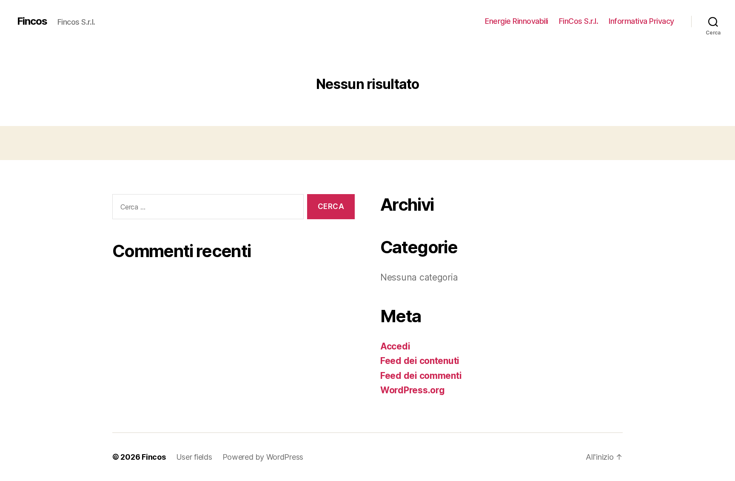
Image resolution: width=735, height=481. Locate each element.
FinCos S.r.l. (578, 21)
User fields (194, 456)
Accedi (395, 346)
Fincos (32, 21)
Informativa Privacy (641, 21)
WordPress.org (412, 390)
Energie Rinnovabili (516, 21)
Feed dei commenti (421, 375)
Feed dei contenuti (419, 360)
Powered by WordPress (263, 456)
